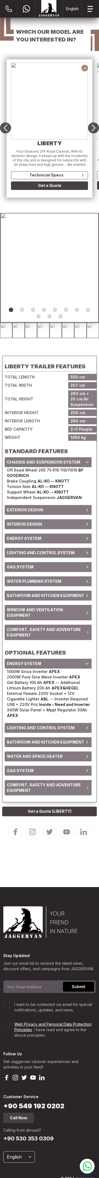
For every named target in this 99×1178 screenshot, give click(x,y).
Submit (78, 986)
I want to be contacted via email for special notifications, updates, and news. (53, 1007)
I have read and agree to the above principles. (53, 1029)
